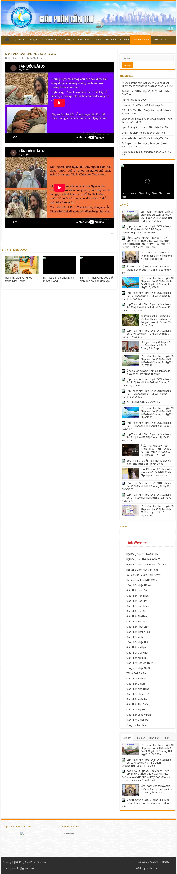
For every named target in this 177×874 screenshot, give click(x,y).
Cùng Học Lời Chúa (136, 725)
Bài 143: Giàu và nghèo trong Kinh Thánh (18, 279)
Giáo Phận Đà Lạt (135, 683)
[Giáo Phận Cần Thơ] (88, 18)
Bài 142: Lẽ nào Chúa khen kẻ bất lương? (58, 279)
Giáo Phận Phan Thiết (138, 694)
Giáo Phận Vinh (134, 637)
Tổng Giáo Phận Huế (137, 642)
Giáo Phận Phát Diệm (137, 626)
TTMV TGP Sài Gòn (136, 673)
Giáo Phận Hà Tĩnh (136, 611)
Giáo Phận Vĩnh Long (137, 720)
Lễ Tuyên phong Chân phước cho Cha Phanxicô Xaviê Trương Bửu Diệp (156, 345)
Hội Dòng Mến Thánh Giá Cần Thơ (144, 559)
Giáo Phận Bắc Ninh (136, 600)
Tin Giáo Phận (47, 39)
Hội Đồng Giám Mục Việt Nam (142, 569)
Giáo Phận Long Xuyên (138, 714)
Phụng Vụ (81, 39)
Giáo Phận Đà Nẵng (136, 647)
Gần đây (127, 738)
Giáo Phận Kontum (136, 657)
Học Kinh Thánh (139, 39)
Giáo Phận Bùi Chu (136, 621)
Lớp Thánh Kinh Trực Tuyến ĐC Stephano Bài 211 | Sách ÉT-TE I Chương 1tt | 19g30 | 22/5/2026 (147, 497)
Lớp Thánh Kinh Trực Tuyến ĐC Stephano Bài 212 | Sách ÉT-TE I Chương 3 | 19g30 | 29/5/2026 (146, 486)
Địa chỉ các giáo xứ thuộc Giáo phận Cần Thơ (145, 127)
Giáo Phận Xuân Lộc (137, 699)
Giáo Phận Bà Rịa (135, 678)
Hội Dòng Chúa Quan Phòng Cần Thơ (146, 564)
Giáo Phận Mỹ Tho (136, 709)
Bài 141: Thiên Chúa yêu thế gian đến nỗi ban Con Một (96, 279)
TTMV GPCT (158, 39)
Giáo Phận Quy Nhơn (137, 652)
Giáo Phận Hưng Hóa (137, 595)
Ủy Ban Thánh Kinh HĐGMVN (141, 580)
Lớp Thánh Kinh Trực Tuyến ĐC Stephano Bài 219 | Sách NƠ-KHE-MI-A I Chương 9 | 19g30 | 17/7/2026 (146, 333)
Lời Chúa (18, 39)
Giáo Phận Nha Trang (137, 689)
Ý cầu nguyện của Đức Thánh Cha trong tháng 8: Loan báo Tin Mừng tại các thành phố (146, 269)
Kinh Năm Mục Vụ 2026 (134, 99)
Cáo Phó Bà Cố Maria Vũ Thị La (143, 402)
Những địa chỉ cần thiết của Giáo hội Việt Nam (146, 138)
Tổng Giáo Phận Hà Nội (138, 585)
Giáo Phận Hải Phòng (137, 606)
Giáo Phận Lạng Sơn (137, 590)
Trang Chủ (7, 39)
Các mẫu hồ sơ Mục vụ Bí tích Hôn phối (142, 105)
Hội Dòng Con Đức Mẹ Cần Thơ (142, 554)
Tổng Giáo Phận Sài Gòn (139, 668)
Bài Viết (95, 39)
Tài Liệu (123, 39)
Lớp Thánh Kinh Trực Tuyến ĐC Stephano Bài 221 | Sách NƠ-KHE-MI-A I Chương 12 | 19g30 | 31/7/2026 (146, 295)
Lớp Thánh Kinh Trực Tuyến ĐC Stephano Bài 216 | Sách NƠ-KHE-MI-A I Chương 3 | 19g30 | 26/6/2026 (146, 394)
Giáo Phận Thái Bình (137, 616)
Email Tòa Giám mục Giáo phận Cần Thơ (143, 132)
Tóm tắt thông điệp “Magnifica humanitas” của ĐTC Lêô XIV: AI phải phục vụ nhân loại (157, 472)
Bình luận (154, 738)
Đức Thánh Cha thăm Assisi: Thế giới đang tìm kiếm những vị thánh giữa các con (157, 255)
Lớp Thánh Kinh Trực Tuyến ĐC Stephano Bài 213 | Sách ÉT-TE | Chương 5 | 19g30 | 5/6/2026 (146, 437)
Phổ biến (140, 738)
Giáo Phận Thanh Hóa (138, 632)
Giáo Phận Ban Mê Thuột (139, 663)
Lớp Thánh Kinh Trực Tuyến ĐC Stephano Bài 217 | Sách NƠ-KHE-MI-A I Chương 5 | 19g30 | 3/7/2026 (146, 382)
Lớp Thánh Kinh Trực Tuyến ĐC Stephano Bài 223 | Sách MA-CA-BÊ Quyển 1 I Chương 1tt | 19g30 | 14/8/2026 (146, 229)
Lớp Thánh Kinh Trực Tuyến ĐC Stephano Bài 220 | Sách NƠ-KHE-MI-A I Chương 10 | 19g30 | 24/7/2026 (146, 307)
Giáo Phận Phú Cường (138, 704)
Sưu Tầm (109, 39)
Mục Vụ (31, 39)
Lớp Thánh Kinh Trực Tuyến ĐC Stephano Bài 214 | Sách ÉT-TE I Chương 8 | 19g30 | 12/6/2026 (146, 425)
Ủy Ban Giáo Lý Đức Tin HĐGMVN (143, 575)
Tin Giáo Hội (66, 39)
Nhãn (166, 738)
